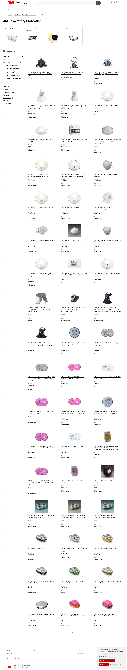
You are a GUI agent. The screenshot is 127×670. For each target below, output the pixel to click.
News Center (34, 648)
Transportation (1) (7, 103)
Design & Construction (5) (10, 92)
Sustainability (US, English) (13, 658)
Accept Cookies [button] (103, 664)
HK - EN (113, 2)
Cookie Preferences (26, 665)
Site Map (79, 650)
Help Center (80, 648)
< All (4, 60)
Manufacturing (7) (8, 98)
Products (11, 10)
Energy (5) (6, 95)
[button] (115, 664)
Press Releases (35, 650)
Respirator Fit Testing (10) (13, 75)
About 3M (9, 648)
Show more (75, 632)
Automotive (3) (7, 89)
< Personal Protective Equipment (12, 62)
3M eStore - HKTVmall (82, 653)
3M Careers (10, 650)
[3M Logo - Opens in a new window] (17, 3)
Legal (15, 665)
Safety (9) (5, 101)
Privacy (18, 665)
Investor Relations (11, 653)
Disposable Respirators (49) (13, 68)
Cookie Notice (103, 657)
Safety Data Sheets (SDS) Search (58, 648)
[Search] (98, 3)
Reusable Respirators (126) (13, 78)
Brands (29, 10)
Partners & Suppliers (12, 656)
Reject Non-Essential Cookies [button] (107, 660)
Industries (20, 10)
